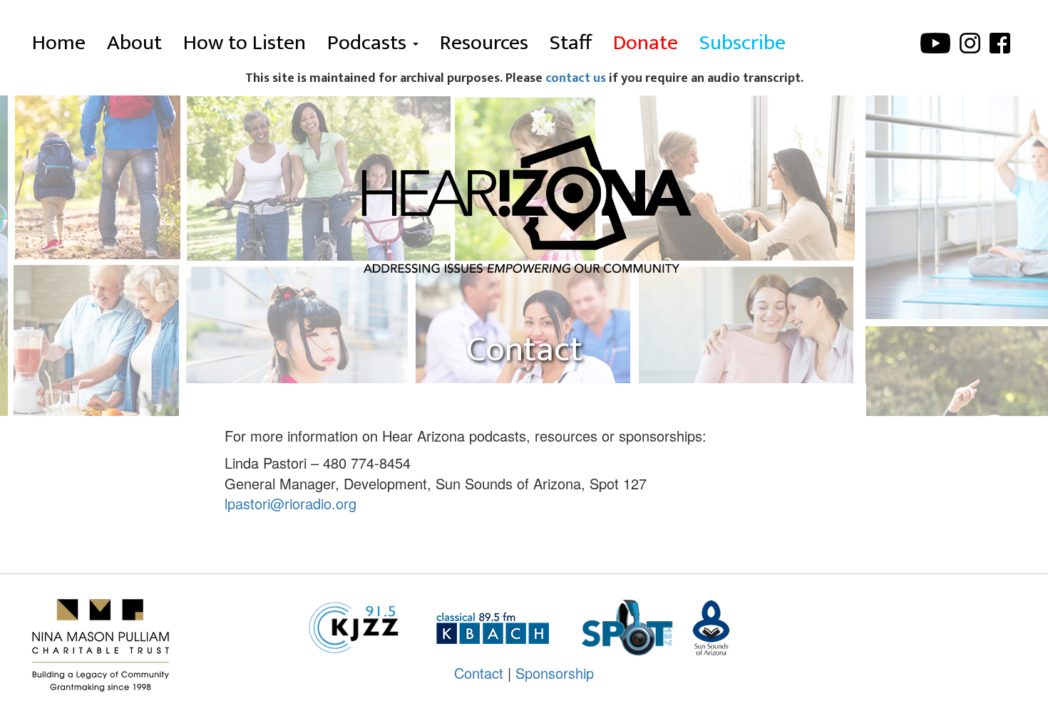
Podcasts (369, 43)
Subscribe (742, 43)
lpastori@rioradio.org (290, 503)
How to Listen (244, 43)
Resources (484, 43)
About (134, 43)
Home (59, 43)
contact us (575, 78)
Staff (571, 43)
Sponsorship (554, 672)
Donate (645, 43)
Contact (478, 672)
